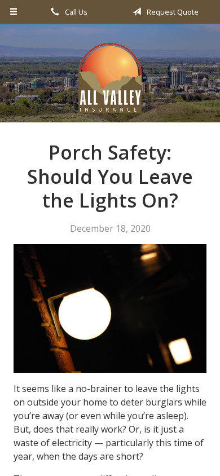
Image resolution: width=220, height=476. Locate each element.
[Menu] (14, 12)
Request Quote (172, 12)
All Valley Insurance (110, 78)
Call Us (75, 12)
